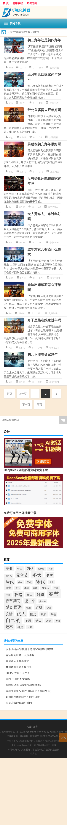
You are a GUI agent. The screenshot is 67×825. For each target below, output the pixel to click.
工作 (18, 587)
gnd (11, 277)
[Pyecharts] (33, 12)
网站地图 (24, 736)
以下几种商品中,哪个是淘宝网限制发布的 (29, 649)
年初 (26, 587)
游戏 (38, 607)
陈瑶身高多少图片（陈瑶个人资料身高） (29, 691)
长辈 (30, 627)
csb (11, 67)
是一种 (42, 601)
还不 (9, 626)
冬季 (49, 575)
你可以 (9, 575)
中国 (19, 569)
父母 (49, 607)
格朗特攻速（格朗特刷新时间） (24, 685)
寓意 (8, 588)
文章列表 (54, 67)
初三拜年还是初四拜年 (44, 39)
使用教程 (17, 3)
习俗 (30, 568)
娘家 (20, 582)
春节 (53, 593)
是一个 (30, 600)
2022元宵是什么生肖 (18, 673)
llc (10, 313)
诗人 (39, 620)
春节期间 (13, 600)
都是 (20, 627)
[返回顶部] (63, 737)
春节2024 (53, 206)
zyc (11, 102)
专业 (9, 568)
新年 (29, 595)
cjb (10, 381)
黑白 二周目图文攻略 (18, 679)
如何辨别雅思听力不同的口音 (23, 697)
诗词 (48, 621)
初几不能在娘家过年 (43, 354)
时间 (40, 594)
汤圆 (28, 607)
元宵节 (22, 575)
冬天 (37, 574)
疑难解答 (34, 736)
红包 (53, 614)
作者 (51, 568)
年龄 (35, 587)
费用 (58, 620)
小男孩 (33, 753)
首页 (9, 393)
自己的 (13, 619)
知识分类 (32, 3)
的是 (33, 614)
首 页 (6, 3)
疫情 (9, 613)
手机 (56, 588)
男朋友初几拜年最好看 (44, 144)
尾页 (39, 404)
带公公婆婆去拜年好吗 (44, 109)
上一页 (23, 393)
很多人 (46, 588)
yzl (10, 347)
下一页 (26, 404)
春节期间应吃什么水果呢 (20, 655)
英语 (28, 621)
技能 (8, 595)
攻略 (18, 594)
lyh (10, 206)
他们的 (41, 568)
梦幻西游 (14, 607)
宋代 (40, 581)
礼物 (44, 614)
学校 (29, 582)
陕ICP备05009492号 (50, 736)
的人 (21, 613)
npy (11, 171)
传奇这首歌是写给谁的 (19, 703)
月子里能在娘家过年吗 (44, 320)
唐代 (10, 581)
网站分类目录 (56, 731)
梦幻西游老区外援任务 (19, 667)
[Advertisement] (33, 791)
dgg (11, 137)
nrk (10, 242)
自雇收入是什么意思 (17, 661)
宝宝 (52, 582)
